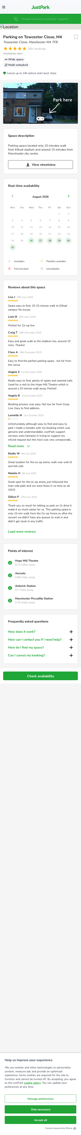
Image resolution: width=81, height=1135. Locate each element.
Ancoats (20, 573)
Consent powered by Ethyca (58, 1128)
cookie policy (32, 1083)
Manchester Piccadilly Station (34, 598)
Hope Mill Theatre (26, 561)
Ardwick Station (25, 586)
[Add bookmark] (76, 37)
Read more (16, 446)
